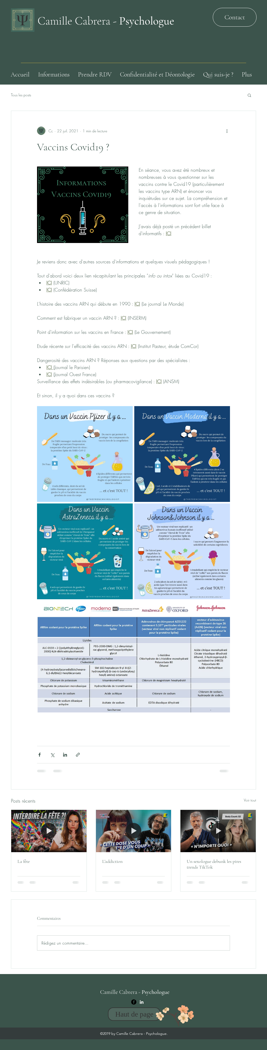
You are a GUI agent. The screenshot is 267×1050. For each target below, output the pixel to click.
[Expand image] (85, 454)
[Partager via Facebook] (39, 754)
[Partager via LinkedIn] (65, 754)
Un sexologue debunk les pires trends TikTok (214, 864)
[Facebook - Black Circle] (133, 964)
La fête (23, 861)
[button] (249, 95)
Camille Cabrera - (106, 21)
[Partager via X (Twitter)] (52, 754)
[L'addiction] (133, 831)
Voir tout (250, 800)
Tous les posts (21, 94)
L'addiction (112, 861)
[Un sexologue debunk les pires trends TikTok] (218, 831)
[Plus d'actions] (227, 131)
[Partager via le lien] (77, 754)
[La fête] (49, 831)
